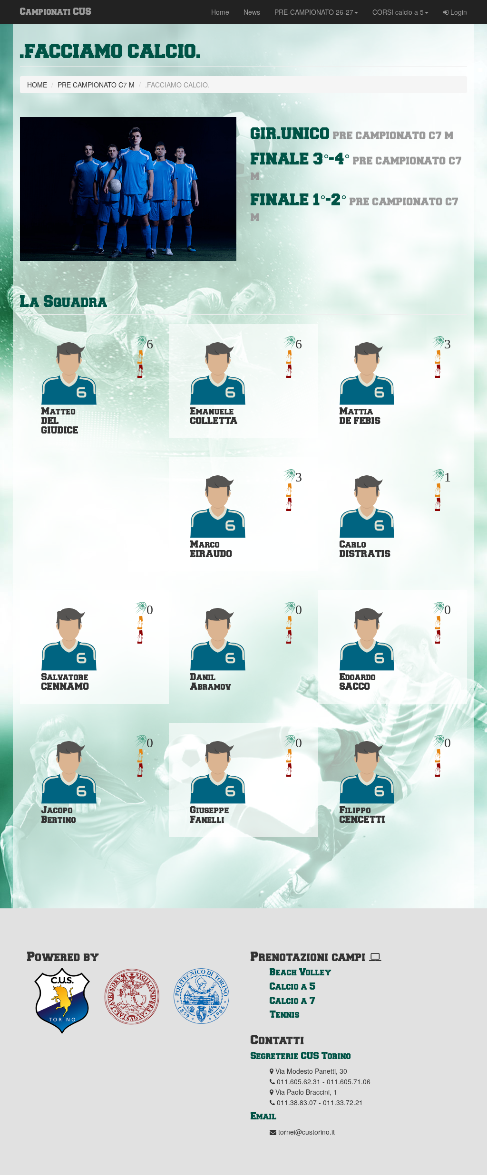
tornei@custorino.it (306, 1131)
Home (220, 12)
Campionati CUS (55, 11)
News (252, 12)
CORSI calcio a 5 (398, 12)
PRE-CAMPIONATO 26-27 (313, 12)
